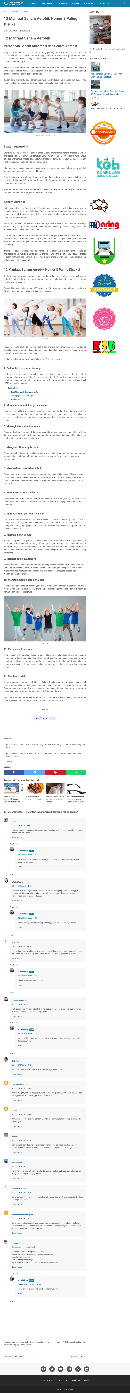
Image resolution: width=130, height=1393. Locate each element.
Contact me (104, 3)
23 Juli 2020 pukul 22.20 (21, 947)
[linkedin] (86, 1369)
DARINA (15, 1061)
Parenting (47, 3)
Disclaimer (51, 1380)
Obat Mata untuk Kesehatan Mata (24, 392)
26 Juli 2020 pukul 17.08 (27, 1034)
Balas (14, 837)
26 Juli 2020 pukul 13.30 (21, 1192)
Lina (14, 822)
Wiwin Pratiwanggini (20, 1188)
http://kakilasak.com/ (20, 1084)
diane (14, 1110)
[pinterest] (55, 772)
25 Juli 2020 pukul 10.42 (21, 1065)
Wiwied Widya (17, 882)
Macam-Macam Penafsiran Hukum (106, 108)
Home (43, 1380)
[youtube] (60, 1369)
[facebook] (14, 772)
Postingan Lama (77, 1356)
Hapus (19, 837)
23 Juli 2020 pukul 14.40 (21, 886)
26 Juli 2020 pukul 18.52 (21, 1218)
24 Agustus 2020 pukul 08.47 (23, 1247)
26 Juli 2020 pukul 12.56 (27, 976)
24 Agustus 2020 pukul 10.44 (29, 1284)
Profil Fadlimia (84, 1380)
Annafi (14, 1136)
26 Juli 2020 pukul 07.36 (21, 1140)
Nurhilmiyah (23, 851)
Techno (76, 3)
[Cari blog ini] (124, 3)
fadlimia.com (68, 1389)
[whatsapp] (76, 772)
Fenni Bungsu (17, 1162)
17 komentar (25, 31)
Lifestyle (33, 3)
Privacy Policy (63, 1380)
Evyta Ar (15, 943)
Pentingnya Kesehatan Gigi (22, 396)
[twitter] (34, 772)
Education (62, 3)
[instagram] (69, 1369)
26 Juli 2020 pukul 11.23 (21, 1166)
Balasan (15, 844)
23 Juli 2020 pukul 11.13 (27, 855)
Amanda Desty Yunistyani (22, 1214)
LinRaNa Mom (17, 1243)
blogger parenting (19, 1000)
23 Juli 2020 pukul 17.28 (27, 918)
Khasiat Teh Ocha (18, 399)
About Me (88, 3)
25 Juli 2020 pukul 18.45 (21, 1088)
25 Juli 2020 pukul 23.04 (21, 1114)
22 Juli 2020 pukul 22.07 (21, 826)
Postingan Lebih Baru (13, 1356)
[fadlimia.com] (13, 3)
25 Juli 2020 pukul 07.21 (21, 1004)
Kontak (73, 1380)
